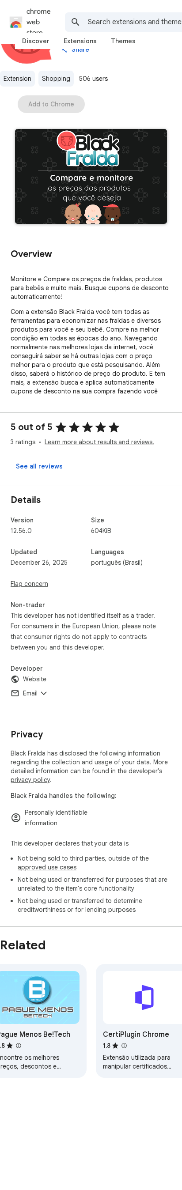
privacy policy (30, 780)
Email (30, 693)
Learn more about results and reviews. (99, 442)
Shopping (56, 79)
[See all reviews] (39, 466)
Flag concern (29, 584)
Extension (17, 79)
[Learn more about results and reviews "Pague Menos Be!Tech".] (18, 1045)
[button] (91, 177)
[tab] (36, 41)
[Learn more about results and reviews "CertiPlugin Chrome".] (124, 1045)
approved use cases (47, 867)
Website (34, 679)
